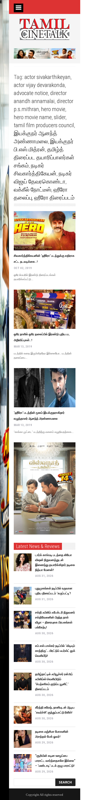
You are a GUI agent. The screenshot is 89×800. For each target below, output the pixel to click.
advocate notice (31, 93)
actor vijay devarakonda (39, 85)
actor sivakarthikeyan (47, 77)
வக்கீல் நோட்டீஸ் (32, 189)
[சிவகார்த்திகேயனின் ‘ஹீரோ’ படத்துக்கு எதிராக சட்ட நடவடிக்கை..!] (44, 230)
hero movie (53, 109)
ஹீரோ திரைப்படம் (54, 197)
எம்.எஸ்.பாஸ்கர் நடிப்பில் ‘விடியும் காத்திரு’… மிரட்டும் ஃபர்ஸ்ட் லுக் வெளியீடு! (55, 650)
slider (60, 117)
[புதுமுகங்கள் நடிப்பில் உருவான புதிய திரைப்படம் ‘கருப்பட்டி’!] (23, 595)
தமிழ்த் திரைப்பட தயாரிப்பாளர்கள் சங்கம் (44, 157)
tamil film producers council (44, 125)
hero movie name (33, 117)
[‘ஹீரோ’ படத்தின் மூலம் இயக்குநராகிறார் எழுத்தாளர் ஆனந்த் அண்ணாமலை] (44, 387)
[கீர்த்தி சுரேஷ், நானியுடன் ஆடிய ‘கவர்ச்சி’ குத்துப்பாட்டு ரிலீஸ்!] (23, 715)
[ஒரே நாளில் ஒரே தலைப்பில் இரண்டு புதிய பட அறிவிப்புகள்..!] (44, 309)
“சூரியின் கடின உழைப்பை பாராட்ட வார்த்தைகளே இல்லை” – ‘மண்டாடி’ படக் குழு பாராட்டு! (55, 760)
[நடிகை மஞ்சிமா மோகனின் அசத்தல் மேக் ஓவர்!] (23, 739)
